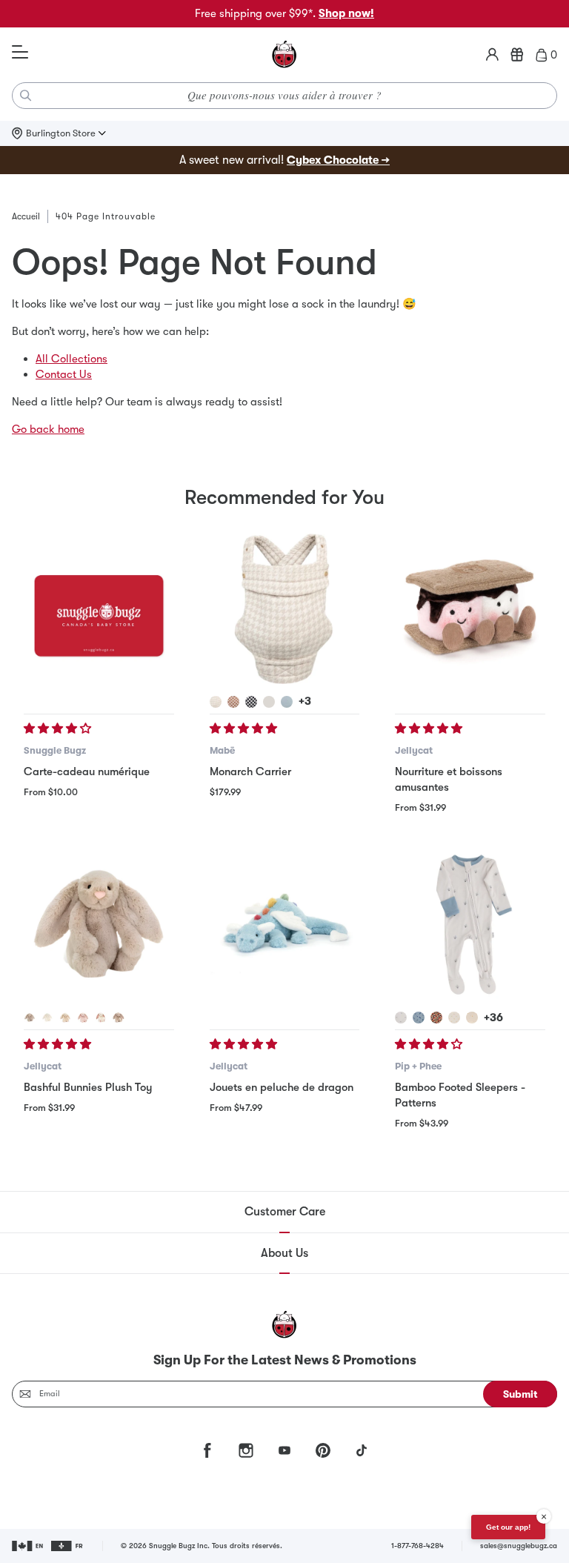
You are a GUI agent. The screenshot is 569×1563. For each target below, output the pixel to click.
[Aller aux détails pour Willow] (65, 1017)
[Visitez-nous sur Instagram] (246, 1450)
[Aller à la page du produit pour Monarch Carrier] (285, 609)
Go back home (48, 429)
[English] (28, 1546)
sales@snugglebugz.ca (518, 1546)
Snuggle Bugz (55, 750)
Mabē (222, 750)
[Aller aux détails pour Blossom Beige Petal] (118, 1017)
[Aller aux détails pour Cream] (47, 1017)
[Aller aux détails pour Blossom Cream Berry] (101, 1017)
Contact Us (64, 374)
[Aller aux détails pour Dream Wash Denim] (287, 702)
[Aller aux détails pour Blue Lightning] (419, 1017)
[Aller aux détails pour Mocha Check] (233, 702)
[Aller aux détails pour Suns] (454, 1017)
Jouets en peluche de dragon (281, 1087)
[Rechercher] (26, 96)
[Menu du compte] (492, 54)
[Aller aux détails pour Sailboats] (472, 1017)
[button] (59, 728)
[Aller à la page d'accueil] (284, 54)
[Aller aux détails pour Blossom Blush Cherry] (83, 1017)
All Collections (71, 358)
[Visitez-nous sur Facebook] (207, 1450)
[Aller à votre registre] (517, 54)
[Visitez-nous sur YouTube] (284, 1450)
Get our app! (508, 1527)
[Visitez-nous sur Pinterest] (323, 1450)
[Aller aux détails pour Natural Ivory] (269, 702)
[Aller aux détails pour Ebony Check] (251, 702)
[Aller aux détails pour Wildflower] (401, 1017)
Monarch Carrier (250, 771)
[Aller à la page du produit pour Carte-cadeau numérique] (99, 609)
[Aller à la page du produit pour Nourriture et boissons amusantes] (470, 609)
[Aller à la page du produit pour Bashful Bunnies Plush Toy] (99, 925)
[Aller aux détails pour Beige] (30, 1017)
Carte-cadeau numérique (87, 771)
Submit (520, 1394)
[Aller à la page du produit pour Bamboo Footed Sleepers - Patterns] (470, 925)
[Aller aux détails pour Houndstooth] (216, 702)
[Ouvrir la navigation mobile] (20, 52)
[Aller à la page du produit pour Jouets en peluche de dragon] (285, 925)
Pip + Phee (418, 1066)
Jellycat (414, 750)
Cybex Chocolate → (338, 160)
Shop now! (346, 13)
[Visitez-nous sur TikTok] (361, 1450)
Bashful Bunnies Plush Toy (88, 1087)
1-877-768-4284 (417, 1546)
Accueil (26, 216)
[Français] (67, 1546)
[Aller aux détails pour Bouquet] (436, 1017)
